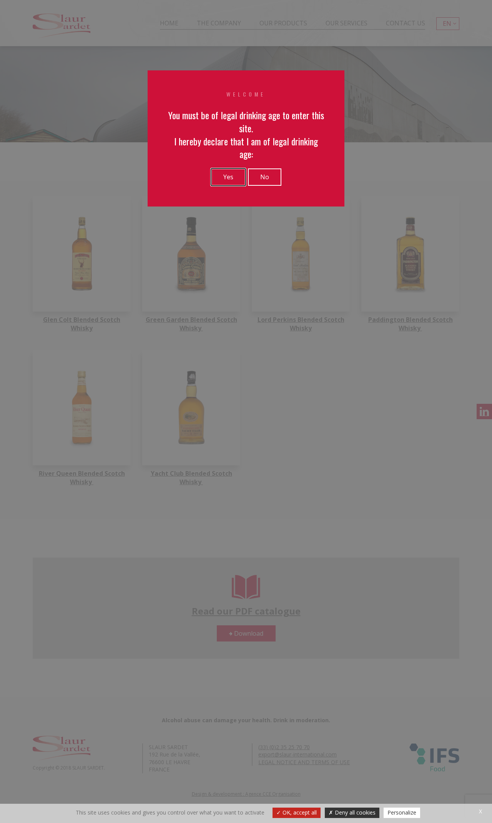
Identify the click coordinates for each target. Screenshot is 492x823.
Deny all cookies (354, 812)
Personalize (401, 812)
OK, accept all (299, 812)
